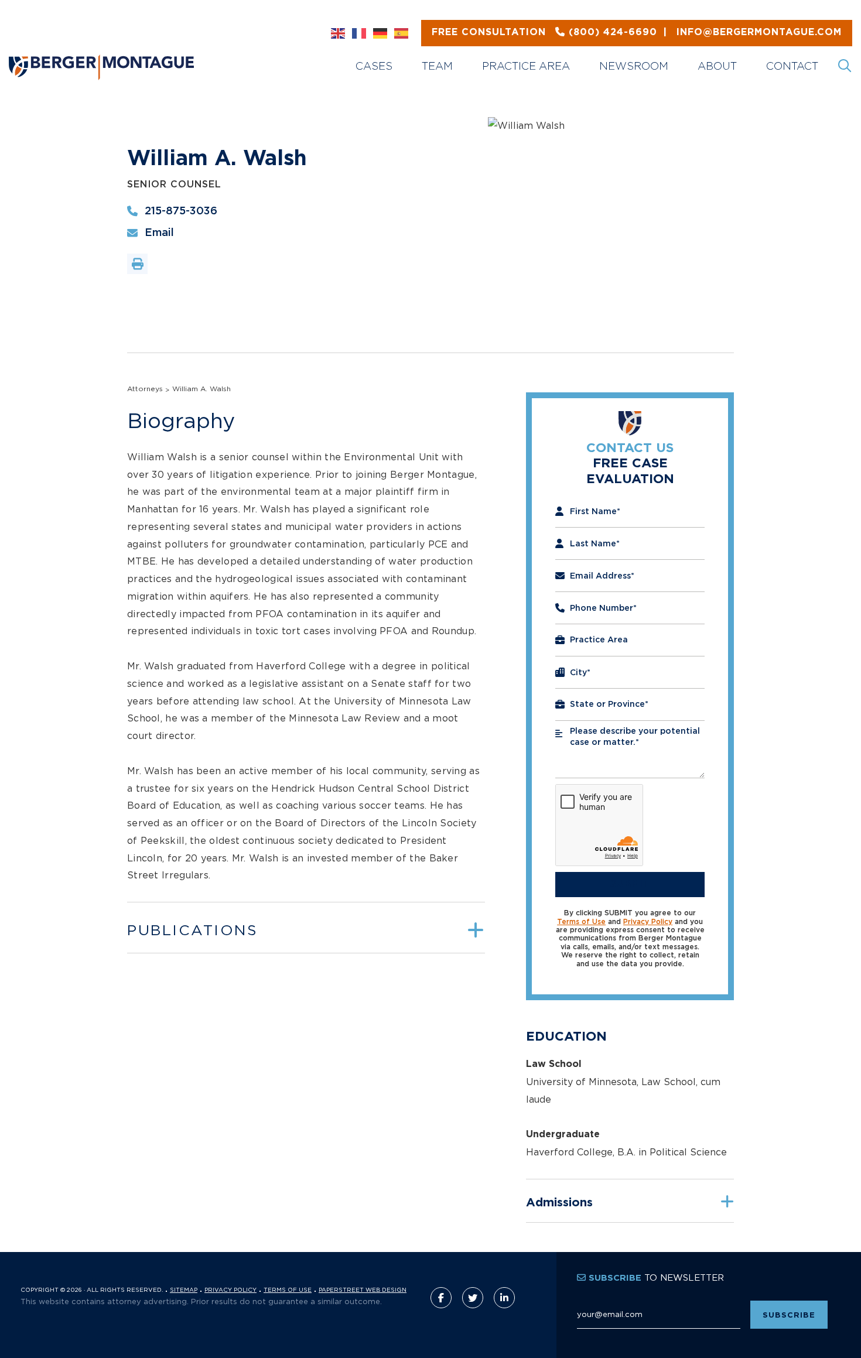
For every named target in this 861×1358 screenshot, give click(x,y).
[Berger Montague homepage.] (156, 53)
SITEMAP (183, 1290)
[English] (338, 33)
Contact (792, 65)
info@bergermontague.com (637, 32)
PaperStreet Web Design (362, 1290)
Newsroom (633, 65)
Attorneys (145, 388)
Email (159, 233)
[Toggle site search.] (845, 66)
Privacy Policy (647, 921)
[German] (380, 33)
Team (437, 65)
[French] (359, 33)
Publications (192, 930)
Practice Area (526, 65)
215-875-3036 (181, 211)
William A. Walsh (201, 388)
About (717, 65)
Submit (630, 884)
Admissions (559, 1203)
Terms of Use (581, 921)
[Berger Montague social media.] (441, 1297)
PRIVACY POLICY (230, 1290)
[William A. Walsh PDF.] (137, 264)
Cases (374, 65)
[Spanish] (401, 33)
